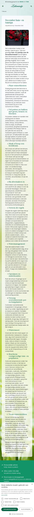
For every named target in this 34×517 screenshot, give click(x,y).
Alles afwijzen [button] (25, 509)
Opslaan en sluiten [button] (10, 509)
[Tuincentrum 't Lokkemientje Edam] (17, 6)
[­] (3, 6)
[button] (17, 514)
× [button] (32, 484)
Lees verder (4, 495)
